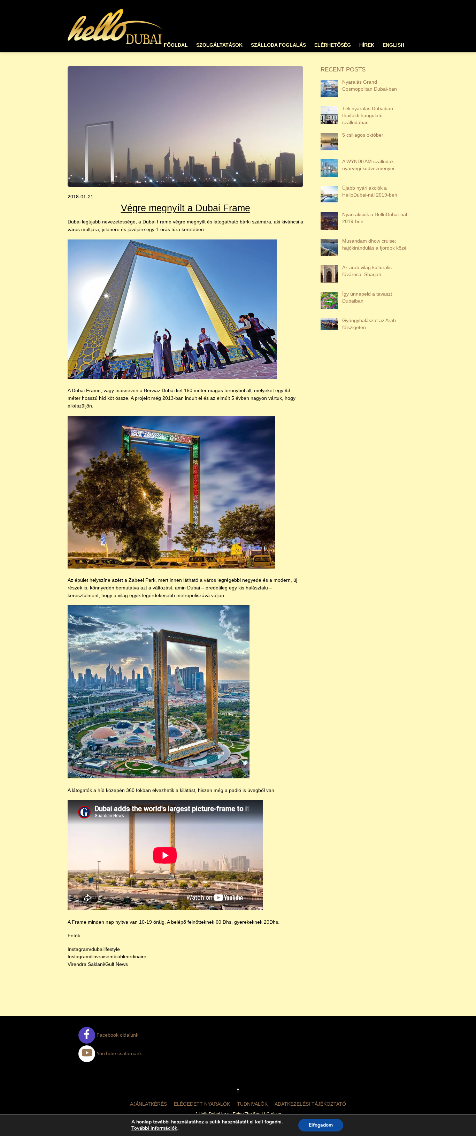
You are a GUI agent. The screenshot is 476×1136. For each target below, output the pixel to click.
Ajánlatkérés (148, 1104)
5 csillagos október (362, 135)
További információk (154, 1128)
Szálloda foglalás (278, 45)
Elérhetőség (332, 45)
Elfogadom (321, 1125)
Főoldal (176, 45)
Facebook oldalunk (116, 1035)
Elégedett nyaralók (202, 1104)
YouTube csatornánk (118, 1053)
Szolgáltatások (219, 45)
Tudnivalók (252, 1104)
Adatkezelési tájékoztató (310, 1104)
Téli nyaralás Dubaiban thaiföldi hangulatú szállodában (367, 115)
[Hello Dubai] (115, 44)
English (393, 45)
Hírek (366, 45)
